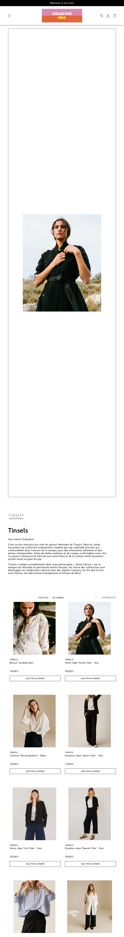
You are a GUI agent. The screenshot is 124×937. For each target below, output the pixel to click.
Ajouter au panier (35, 678)
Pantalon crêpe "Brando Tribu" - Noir (84, 848)
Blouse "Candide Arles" (22, 662)
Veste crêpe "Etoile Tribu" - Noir (82, 662)
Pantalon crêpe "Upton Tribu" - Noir (84, 755)
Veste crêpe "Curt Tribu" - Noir (26, 848)
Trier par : (43, 597)
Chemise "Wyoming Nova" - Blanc (28, 755)
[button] (9, 15)
